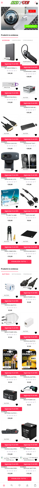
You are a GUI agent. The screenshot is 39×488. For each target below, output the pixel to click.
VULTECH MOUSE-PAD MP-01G (31, 251)
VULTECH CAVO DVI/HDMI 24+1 (12, 143)
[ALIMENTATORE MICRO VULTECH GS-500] (29, 89)
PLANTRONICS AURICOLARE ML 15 (31, 71)
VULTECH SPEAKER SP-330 (31, 179)
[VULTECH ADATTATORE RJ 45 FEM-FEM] (29, 323)
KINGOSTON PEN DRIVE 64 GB (12, 97)
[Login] (27, 485)
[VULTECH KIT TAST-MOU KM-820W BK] (29, 125)
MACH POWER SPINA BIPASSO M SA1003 (12, 332)
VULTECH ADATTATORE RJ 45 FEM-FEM (31, 341)
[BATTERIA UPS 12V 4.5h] (29, 431)
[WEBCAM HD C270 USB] (10, 161)
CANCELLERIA (16, 40)
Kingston (7, 87)
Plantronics (27, 61)
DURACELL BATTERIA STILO (12, 377)
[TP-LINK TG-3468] (10, 197)
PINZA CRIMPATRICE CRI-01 (12, 251)
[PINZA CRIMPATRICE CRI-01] (10, 233)
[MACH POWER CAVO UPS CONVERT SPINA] (29, 388)
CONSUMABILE (28, 40)
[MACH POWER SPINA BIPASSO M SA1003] (10, 319)
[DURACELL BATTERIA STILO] (10, 359)
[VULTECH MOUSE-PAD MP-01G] (29, 233)
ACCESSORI (6, 40)
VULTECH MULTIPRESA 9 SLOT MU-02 (12, 468)
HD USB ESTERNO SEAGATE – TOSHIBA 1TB (12, 68)
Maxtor (6, 58)
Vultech (25, 97)
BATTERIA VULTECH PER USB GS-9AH (12, 413)
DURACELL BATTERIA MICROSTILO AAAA (31, 377)
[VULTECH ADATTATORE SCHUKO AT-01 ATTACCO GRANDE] (10, 287)
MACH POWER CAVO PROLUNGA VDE (31, 297)
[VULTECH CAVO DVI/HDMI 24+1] (10, 125)
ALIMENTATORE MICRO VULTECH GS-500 (31, 107)
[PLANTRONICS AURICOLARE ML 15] (29, 53)
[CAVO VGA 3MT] (29, 197)
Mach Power (27, 287)
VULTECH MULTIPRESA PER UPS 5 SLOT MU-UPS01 (12, 449)
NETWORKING (16, 274)
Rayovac (25, 458)
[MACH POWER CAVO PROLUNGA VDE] (29, 283)
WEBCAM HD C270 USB (12, 179)
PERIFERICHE (27, 274)
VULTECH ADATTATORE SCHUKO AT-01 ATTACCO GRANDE (12, 305)
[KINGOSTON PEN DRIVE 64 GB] (10, 84)
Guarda (3, 67)
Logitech (7, 169)
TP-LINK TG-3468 (11, 215)
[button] (35, 2)
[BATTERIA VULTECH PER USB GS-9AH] (10, 395)
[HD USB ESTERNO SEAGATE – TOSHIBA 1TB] (10, 52)
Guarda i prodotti (31, 26)
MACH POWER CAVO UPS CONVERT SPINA (31, 400)
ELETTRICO (5, 274)
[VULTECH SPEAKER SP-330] (29, 161)
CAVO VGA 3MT (30, 215)
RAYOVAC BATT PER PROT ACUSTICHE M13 (31, 468)
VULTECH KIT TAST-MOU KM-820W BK (31, 143)
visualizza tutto (18, 261)
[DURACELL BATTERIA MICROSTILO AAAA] (29, 359)
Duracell (7, 367)
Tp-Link (6, 205)
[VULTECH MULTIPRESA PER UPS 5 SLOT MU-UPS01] (10, 431)
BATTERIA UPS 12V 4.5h (31, 449)
